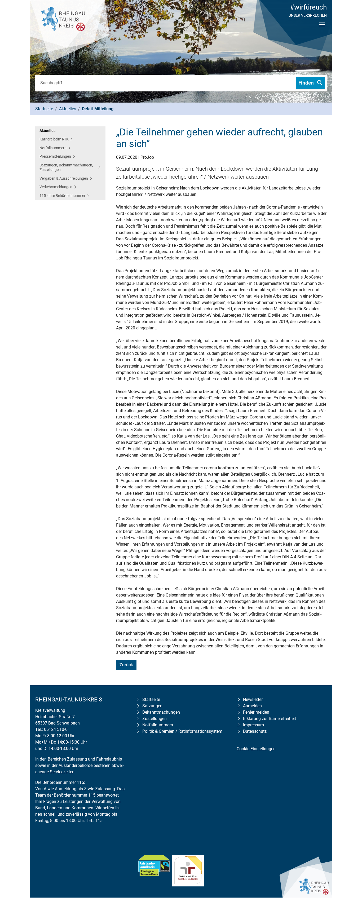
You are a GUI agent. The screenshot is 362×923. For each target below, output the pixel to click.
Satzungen (152, 705)
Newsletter (253, 699)
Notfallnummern (157, 724)
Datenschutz (255, 731)
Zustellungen (154, 718)
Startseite (151, 699)
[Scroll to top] (350, 884)
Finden (306, 83)
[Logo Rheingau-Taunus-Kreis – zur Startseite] (69, 32)
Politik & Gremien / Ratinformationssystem (182, 731)
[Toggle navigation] (322, 28)
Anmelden (252, 705)
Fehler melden (256, 712)
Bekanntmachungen (161, 712)
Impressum (253, 724)
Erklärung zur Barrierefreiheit (269, 718)
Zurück (126, 664)
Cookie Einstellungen (256, 748)
